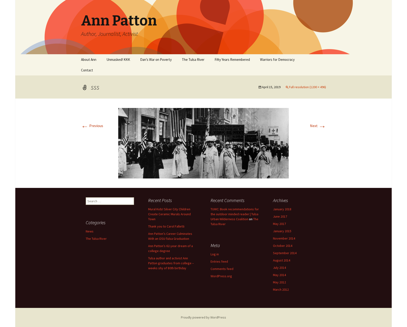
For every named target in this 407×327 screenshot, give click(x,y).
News (90, 231)
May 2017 (279, 224)
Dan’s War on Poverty (156, 59)
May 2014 (279, 275)
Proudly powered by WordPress (203, 317)
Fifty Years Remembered (232, 59)
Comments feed (222, 269)
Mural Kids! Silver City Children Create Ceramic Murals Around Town (169, 214)
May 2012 (279, 282)
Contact (87, 70)
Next (318, 125)
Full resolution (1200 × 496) (307, 87)
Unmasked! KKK (118, 59)
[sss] (203, 143)
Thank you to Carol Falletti (166, 226)
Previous (92, 125)
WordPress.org (221, 276)
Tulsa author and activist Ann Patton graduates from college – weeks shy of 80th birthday (171, 263)
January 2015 (282, 231)
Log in (215, 254)
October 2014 (282, 246)
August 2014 (281, 260)
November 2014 (284, 238)
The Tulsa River (193, 59)
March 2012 (281, 289)
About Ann (88, 59)
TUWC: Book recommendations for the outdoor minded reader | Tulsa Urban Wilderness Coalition (235, 214)
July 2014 (279, 267)
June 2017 (280, 216)
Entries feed (219, 261)
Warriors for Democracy (277, 59)
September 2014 (285, 253)
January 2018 (282, 209)
